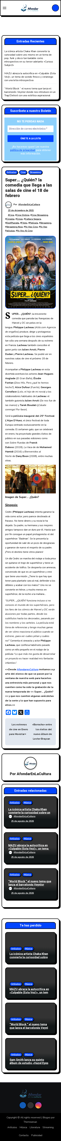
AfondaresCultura (27, 669)
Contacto (24, 1135)
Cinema (10, 219)
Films (24, 222)
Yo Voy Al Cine (25, 230)
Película (34, 222)
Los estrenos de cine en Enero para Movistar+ (18, 729)
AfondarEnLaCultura (29, 204)
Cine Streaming (40, 215)
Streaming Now (14, 226)
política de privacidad (22, 150)
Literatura (35, 1127)
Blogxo (46, 1117)
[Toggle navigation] (4, 8)
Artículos (11, 172)
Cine (23, 172)
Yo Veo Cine (31, 226)
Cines (20, 219)
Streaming (35, 172)
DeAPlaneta (12, 222)
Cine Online (22, 215)
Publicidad (36, 1135)
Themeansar (30, 1122)
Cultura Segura (33, 219)
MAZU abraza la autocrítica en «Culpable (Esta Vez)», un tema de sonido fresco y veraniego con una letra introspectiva (30, 77)
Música (27, 802)
